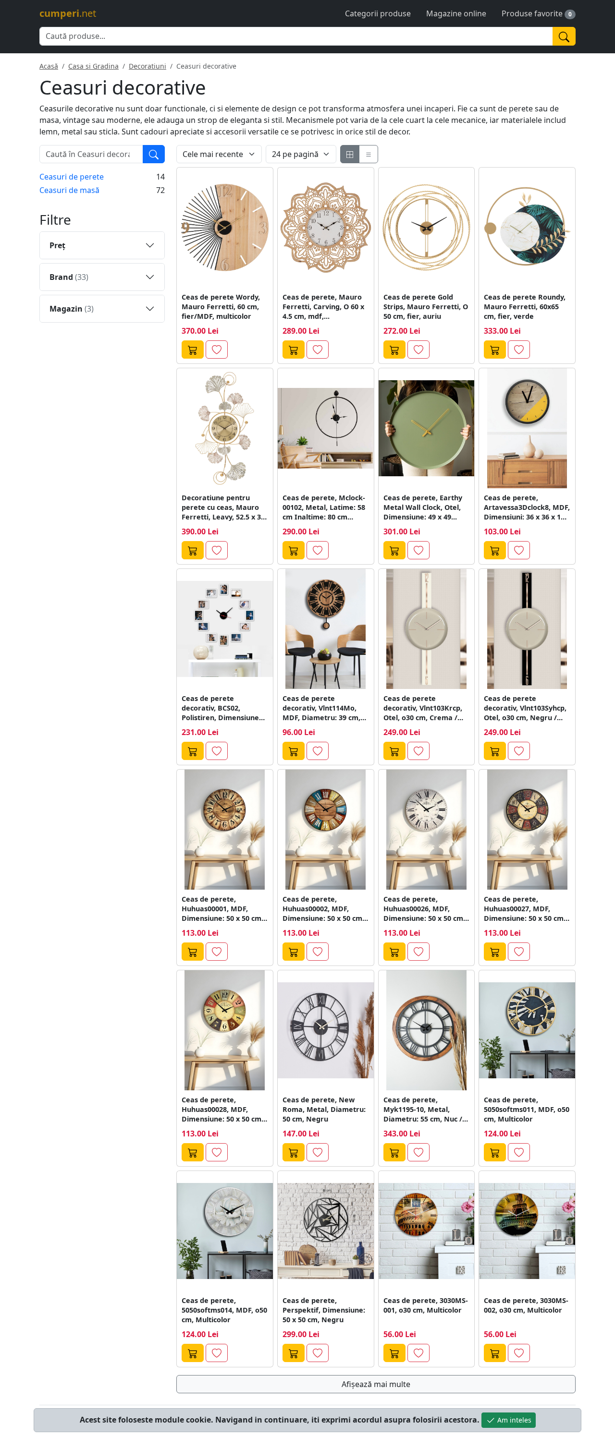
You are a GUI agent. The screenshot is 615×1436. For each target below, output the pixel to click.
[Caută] (564, 36)
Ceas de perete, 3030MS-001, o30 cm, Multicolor (425, 1305)
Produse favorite (532, 13)
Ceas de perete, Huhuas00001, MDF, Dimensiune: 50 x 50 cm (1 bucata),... (221, 908)
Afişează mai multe (376, 1384)
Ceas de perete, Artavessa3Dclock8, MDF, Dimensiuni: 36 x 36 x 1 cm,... (527, 507)
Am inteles (513, 1419)
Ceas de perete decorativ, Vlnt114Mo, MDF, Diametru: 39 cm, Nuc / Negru (321, 708)
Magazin (71, 308)
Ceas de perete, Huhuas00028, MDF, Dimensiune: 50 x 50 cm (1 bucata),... (221, 1109)
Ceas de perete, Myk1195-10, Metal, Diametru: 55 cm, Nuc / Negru (422, 1109)
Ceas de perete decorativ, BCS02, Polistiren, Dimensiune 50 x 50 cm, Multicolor (220, 708)
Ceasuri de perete (71, 176)
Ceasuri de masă (69, 190)
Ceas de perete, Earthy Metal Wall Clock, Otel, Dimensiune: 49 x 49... (422, 507)
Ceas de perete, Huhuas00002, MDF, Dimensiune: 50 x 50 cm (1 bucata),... (322, 908)
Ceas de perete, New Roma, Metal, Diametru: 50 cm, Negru (324, 1109)
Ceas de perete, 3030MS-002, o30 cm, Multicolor (526, 1305)
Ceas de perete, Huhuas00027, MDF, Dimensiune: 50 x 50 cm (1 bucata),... (524, 908)
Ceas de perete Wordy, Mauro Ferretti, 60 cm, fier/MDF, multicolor (221, 306)
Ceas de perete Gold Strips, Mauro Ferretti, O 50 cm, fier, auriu (425, 306)
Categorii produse (378, 13)
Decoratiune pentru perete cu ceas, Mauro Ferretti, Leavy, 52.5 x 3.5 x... (224, 507)
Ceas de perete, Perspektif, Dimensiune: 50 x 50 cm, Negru (324, 1310)
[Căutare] (154, 154)
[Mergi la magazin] (193, 349)
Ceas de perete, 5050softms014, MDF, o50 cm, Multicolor (224, 1310)
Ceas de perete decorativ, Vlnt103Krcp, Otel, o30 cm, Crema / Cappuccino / (422, 708)
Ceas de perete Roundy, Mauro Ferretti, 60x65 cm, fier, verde (525, 306)
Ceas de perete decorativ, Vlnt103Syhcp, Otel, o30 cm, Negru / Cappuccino (525, 708)
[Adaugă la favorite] (217, 349)
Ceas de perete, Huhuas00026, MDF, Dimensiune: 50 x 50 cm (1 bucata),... (423, 908)
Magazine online (456, 13)
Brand (68, 277)
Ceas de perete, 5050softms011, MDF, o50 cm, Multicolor (526, 1109)
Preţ (57, 245)
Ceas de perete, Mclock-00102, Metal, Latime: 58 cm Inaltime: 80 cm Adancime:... (324, 507)
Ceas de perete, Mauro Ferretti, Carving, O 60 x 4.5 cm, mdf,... (323, 306)
